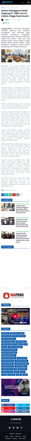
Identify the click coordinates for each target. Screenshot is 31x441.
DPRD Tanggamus (16, 344)
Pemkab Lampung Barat (15, 347)
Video (3, 374)
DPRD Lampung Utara (8, 341)
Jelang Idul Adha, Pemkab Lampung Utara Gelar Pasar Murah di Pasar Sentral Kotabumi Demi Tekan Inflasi (23, 238)
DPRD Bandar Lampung (17, 333)
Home (2, 7)
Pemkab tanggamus (21, 366)
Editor (24, 436)
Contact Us (18, 436)
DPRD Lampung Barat (18, 336)
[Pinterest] (14, 194)
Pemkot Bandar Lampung (9, 369)
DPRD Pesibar (6, 344)
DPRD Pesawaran (21, 341)
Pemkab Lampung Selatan (9, 350)
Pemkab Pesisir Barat (21, 361)
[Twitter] (6, 23)
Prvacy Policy (22, 438)
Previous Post (5, 288)
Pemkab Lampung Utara (11, 7)
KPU (25, 344)
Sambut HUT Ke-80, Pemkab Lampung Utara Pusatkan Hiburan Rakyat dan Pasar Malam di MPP (22, 223)
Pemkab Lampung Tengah (9, 352)
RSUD (16, 372)
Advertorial (5, 333)
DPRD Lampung (6, 336)
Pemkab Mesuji (22, 358)
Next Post (26, 288)
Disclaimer (8, 438)
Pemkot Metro (22, 369)
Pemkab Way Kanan (7, 366)
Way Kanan (11, 374)
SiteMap (15, 438)
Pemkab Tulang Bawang (21, 363)
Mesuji (4, 347)
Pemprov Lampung (7, 372)
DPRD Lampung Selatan (8, 338)
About (11, 436)
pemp (25, 374)
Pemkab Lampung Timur (8, 355)
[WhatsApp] (8, 23)
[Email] (17, 194)
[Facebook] (3, 23)
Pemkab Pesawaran (7, 361)
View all (28, 200)
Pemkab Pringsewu (7, 363)
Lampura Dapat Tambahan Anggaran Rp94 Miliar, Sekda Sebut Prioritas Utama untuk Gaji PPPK (22, 209)
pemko (19, 374)
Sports (22, 372)
